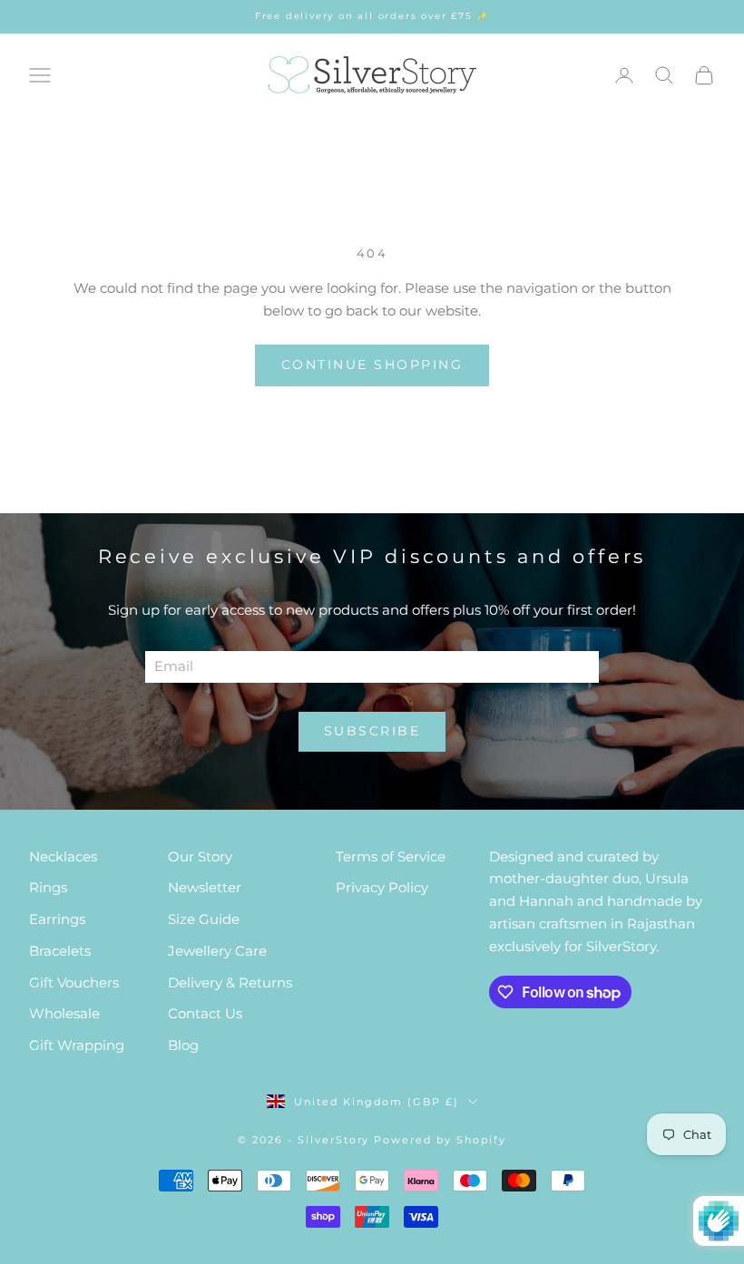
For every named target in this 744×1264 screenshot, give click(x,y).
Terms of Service (390, 856)
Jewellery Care (217, 950)
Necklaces (63, 856)
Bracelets (60, 950)
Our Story (200, 856)
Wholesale (64, 1013)
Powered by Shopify (440, 1139)
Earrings (57, 919)
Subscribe (372, 731)
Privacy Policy (382, 887)
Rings (48, 887)
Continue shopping (372, 364)
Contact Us (205, 1013)
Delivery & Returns (230, 982)
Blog (183, 1045)
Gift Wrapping (76, 1045)
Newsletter (204, 887)
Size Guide (204, 919)
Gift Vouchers (74, 982)
